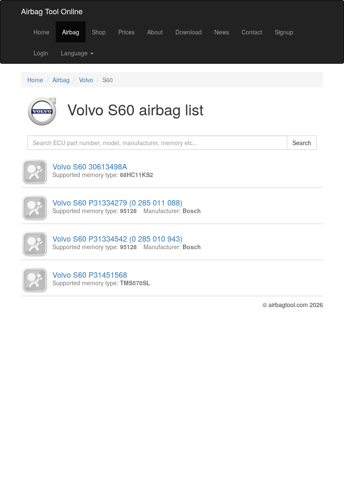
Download (188, 32)
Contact (252, 32)
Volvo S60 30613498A (89, 166)
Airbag (70, 32)
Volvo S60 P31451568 (89, 274)
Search (301, 142)
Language (75, 53)
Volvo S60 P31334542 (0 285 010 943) (117, 238)
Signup (284, 32)
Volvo (86, 80)
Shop (99, 32)
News (221, 32)
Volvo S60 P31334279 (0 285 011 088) (117, 202)
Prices (126, 32)
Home (42, 32)
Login (41, 53)
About (155, 32)
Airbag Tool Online (52, 10)
